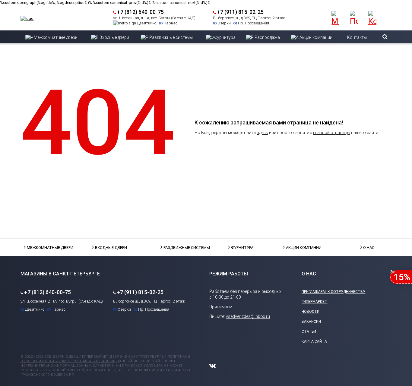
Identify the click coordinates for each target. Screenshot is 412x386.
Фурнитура (242, 247)
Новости (310, 311)
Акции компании (301, 247)
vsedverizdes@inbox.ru (248, 316)
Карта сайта (314, 341)
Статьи (309, 331)
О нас (368, 247)
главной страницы (331, 132)
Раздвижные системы (178, 247)
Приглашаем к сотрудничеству (333, 292)
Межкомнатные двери (42, 247)
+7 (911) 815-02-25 (240, 12)
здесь (262, 132)
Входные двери (110, 247)
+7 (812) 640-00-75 (140, 12)
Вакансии (311, 321)
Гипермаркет (314, 302)
